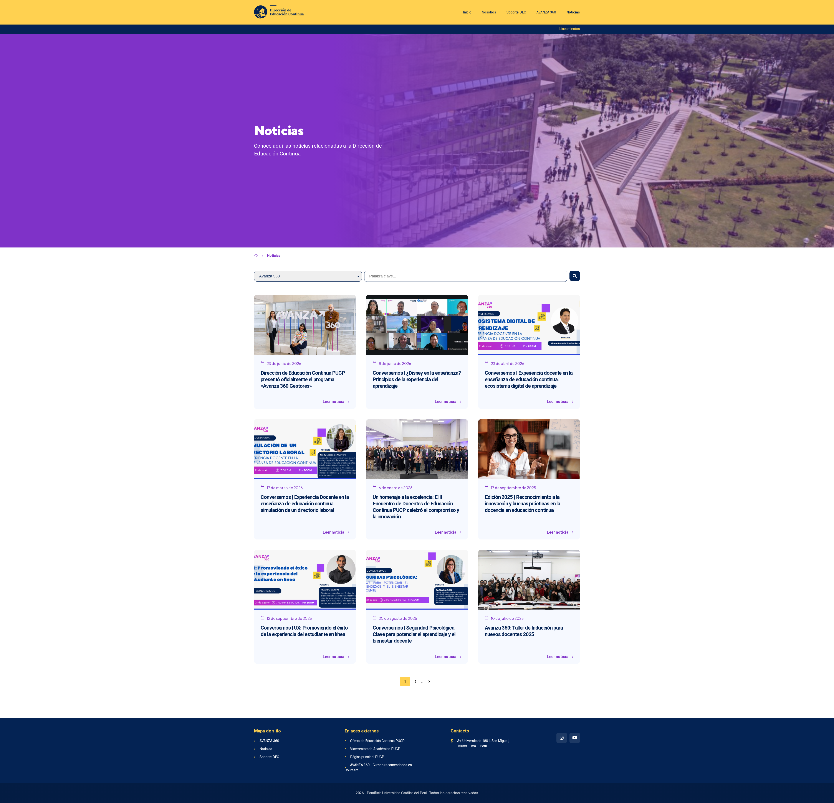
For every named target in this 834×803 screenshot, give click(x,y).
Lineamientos (569, 29)
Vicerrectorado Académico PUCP (375, 749)
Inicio (467, 12)
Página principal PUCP (367, 757)
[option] (417, 140)
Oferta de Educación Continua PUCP (377, 741)
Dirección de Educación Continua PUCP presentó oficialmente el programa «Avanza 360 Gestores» (303, 379)
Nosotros (489, 12)
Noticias (573, 12)
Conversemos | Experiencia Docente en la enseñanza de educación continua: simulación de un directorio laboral (305, 503)
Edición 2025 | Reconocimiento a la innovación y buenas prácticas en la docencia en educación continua (522, 503)
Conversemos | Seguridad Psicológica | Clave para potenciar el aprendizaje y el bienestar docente (415, 634)
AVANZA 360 (546, 12)
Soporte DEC (516, 12)
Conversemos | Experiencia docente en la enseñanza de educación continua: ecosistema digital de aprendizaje (529, 379)
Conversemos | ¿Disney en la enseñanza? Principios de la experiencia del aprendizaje (417, 379)
